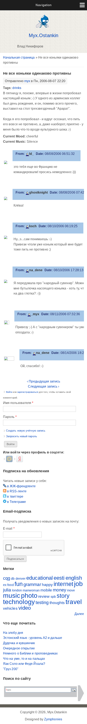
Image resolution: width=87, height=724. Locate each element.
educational (39, 578)
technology (19, 601)
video (24, 608)
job (78, 583)
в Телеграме (16, 501)
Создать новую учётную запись (25, 430)
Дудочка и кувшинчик (19, 643)
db (13, 578)
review (44, 596)
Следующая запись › (43, 386)
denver (20, 578)
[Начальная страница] (43, 29)
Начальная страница (19, 57)
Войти (9, 392)
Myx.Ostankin (43, 35)
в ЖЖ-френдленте (21, 486)
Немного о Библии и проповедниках (30, 653)
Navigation (44, 5)
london (17, 590)
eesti (59, 578)
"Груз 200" (10, 669)
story (63, 595)
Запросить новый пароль (21, 436)
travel (74, 601)
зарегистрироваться (27, 392)
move (71, 590)
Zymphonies (53, 719)
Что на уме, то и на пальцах (24, 658)
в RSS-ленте (16, 491)
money (59, 589)
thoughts (57, 603)
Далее (79, 614)
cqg (6, 578)
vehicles (10, 608)
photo (29, 595)
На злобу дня (13, 632)
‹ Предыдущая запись (43, 381)
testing (42, 602)
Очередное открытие (19, 648)
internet (63, 584)
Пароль (10, 417)
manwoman (31, 590)
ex (4, 585)
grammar (32, 584)
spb (53, 596)
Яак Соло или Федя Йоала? (24, 663)
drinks (16, 88)
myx (27, 81)
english (74, 578)
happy (47, 585)
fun (19, 584)
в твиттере (14, 496)
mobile (46, 590)
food (10, 585)
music (11, 595)
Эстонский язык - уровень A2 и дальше (32, 637)
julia (7, 589)
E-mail (9, 528)
